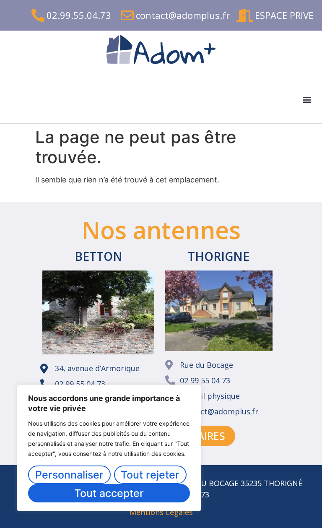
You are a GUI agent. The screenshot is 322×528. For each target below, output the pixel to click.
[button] (307, 100)
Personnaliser (69, 474)
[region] (109, 448)
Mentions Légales (161, 512)
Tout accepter (109, 493)
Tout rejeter (150, 474)
